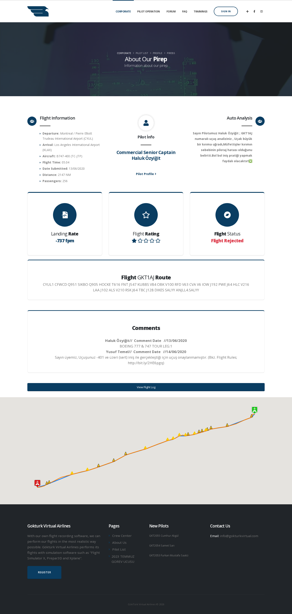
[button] (206, 429)
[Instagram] (261, 11)
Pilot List (119, 549)
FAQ (184, 11)
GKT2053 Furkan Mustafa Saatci (168, 555)
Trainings (200, 11)
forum (171, 11)
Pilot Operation (148, 11)
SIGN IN (226, 11)
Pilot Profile (145, 174)
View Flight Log (146, 387)
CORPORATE (123, 11)
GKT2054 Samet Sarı (161, 545)
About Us (119, 542)
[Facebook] (254, 11)
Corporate (124, 53)
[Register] (247, 11)
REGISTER (44, 572)
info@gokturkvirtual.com (239, 536)
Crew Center (122, 535)
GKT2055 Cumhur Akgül (163, 536)
